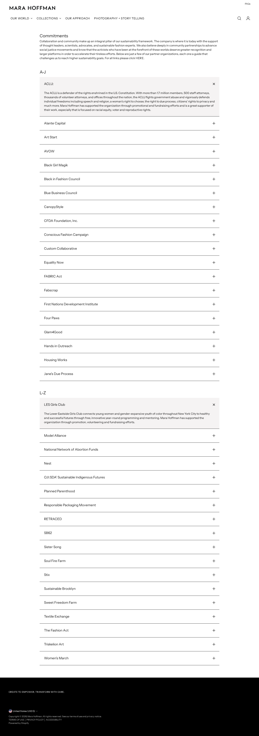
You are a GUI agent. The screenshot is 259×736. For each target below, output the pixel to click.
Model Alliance (55, 436)
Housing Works (55, 360)
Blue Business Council (60, 193)
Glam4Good (53, 332)
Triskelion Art (54, 644)
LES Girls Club (54, 405)
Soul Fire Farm (55, 561)
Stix (47, 575)
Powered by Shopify (19, 723)
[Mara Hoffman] (32, 8)
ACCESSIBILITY (54, 719)
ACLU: (49, 84)
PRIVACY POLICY (35, 719)
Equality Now (54, 262)
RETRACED (53, 519)
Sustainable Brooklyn (60, 589)
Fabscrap (51, 290)
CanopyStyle (53, 207)
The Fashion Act (56, 630)
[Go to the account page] (246, 18)
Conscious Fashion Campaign (66, 235)
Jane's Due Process (58, 374)
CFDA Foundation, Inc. (61, 221)
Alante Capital (54, 123)
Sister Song (52, 547)
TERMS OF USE (17, 719)
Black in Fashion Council (62, 179)
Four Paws (51, 318)
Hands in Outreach (58, 346)
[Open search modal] (239, 18)
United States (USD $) (24, 711)
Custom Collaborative (60, 249)
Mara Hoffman (34, 716)
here (140, 58)
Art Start (50, 137)
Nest (47, 463)
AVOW (49, 151)
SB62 (48, 533)
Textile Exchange (56, 616)
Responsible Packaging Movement (70, 505)
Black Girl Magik (56, 165)
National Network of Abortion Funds (71, 449)
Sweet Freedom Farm (60, 603)
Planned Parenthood (59, 491)
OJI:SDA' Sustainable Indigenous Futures (74, 477)
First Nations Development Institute (71, 304)
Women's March (56, 658)
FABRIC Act (53, 276)
